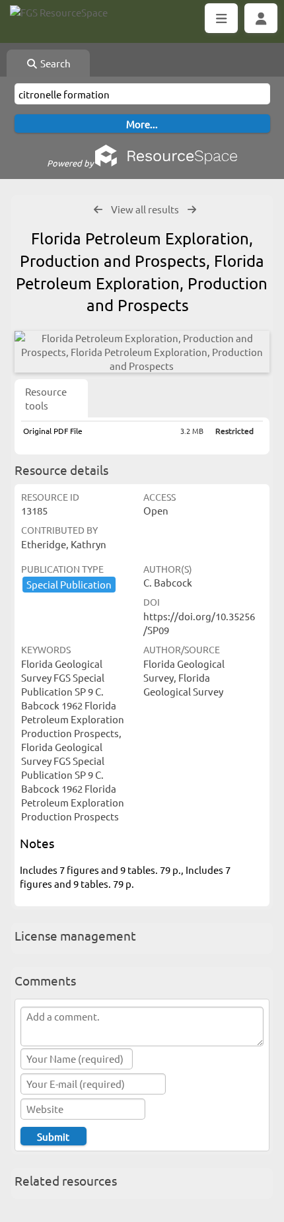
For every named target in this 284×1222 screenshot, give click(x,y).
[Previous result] (98, 210)
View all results (145, 209)
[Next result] (192, 210)
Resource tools (46, 398)
